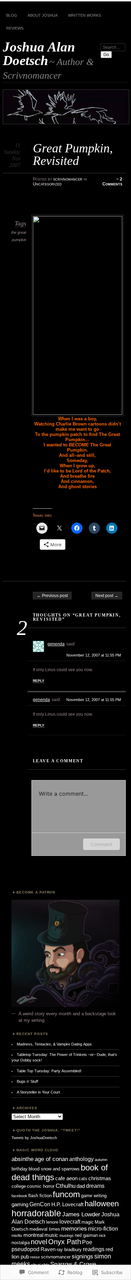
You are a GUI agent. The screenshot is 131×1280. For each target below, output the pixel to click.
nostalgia (21, 1242)
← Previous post (52, 595)
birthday (20, 1168)
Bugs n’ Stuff (27, 1081)
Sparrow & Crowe (73, 1264)
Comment (101, 844)
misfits (17, 1235)
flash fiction (40, 1195)
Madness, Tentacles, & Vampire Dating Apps (54, 1044)
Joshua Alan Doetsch (39, 53)
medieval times (44, 1229)
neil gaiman (86, 1235)
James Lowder (81, 1214)
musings (66, 1235)
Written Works (84, 15)
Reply (38, 681)
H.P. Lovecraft (67, 1204)
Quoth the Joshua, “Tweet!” (48, 1130)
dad (81, 1186)
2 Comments (112, 181)
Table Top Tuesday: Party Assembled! (49, 1071)
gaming (20, 1204)
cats (83, 1178)
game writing (94, 1195)
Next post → (106, 595)
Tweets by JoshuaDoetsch (34, 1138)
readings (93, 1249)
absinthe (23, 1158)
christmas (99, 1178)
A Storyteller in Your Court (38, 1092)
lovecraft (69, 1221)
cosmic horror (40, 1186)
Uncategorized (47, 184)
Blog (11, 15)
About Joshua (43, 15)
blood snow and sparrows (54, 1168)
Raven (48, 1249)
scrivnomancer (67, 179)
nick (102, 1235)
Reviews (14, 28)
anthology (81, 1159)
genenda (56, 644)
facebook (19, 1196)
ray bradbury (69, 1249)
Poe (87, 1242)
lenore (52, 1222)
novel (39, 1242)
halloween (102, 1203)
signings (82, 1256)
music (51, 1235)
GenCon (39, 1204)
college (19, 1186)
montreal (33, 1235)
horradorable (36, 1213)
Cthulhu (65, 1185)
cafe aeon (66, 1178)
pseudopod (25, 1249)
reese (35, 1257)
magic (87, 1222)
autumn (101, 1160)
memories (74, 1228)
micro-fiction (103, 1228)
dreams (95, 1186)
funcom (66, 1194)
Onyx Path (64, 1242)
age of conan (51, 1158)
